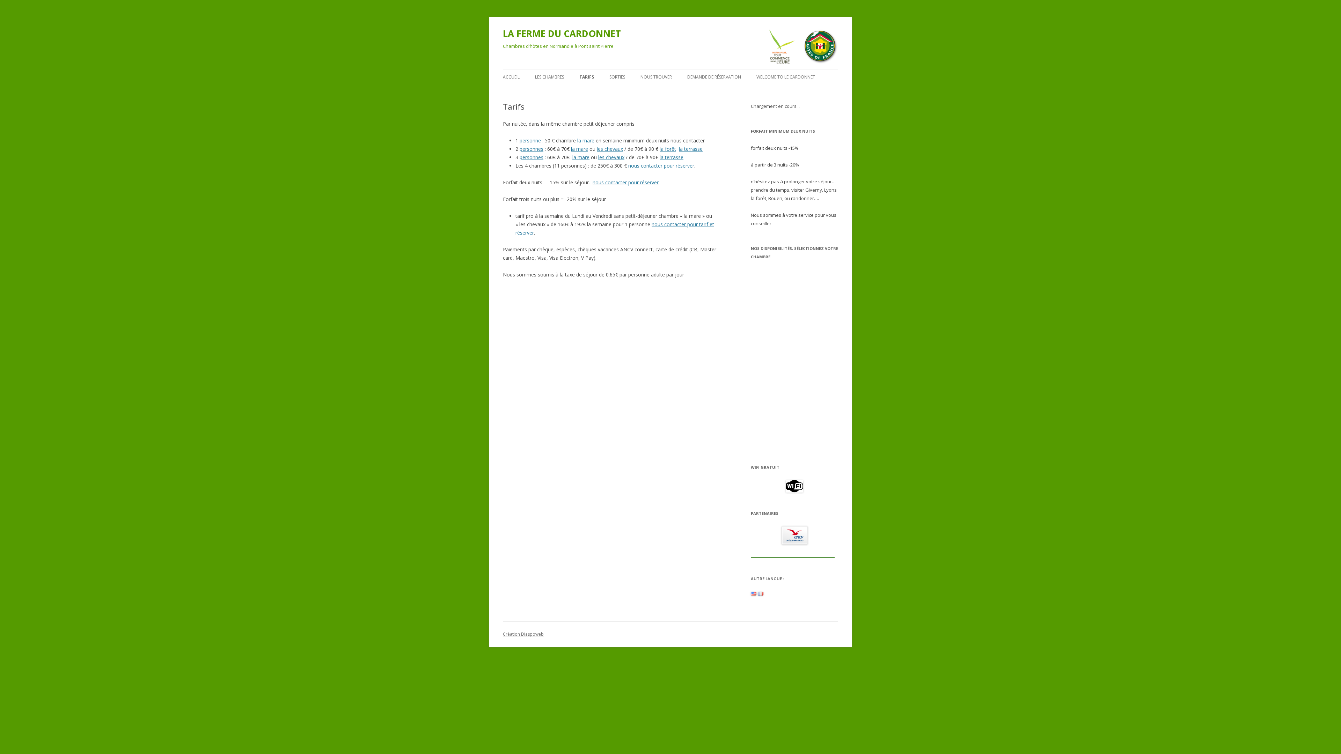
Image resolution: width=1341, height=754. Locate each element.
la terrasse (691, 149)
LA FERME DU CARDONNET (562, 33)
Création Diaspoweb (523, 634)
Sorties (617, 77)
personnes (531, 149)
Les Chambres (549, 77)
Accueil (511, 77)
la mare (585, 140)
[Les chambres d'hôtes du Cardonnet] (760, 593)
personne (530, 140)
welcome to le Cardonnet (785, 77)
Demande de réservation (714, 77)
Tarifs (586, 77)
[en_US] (753, 593)
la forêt (668, 149)
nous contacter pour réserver (661, 165)
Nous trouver (656, 77)
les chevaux (610, 149)
